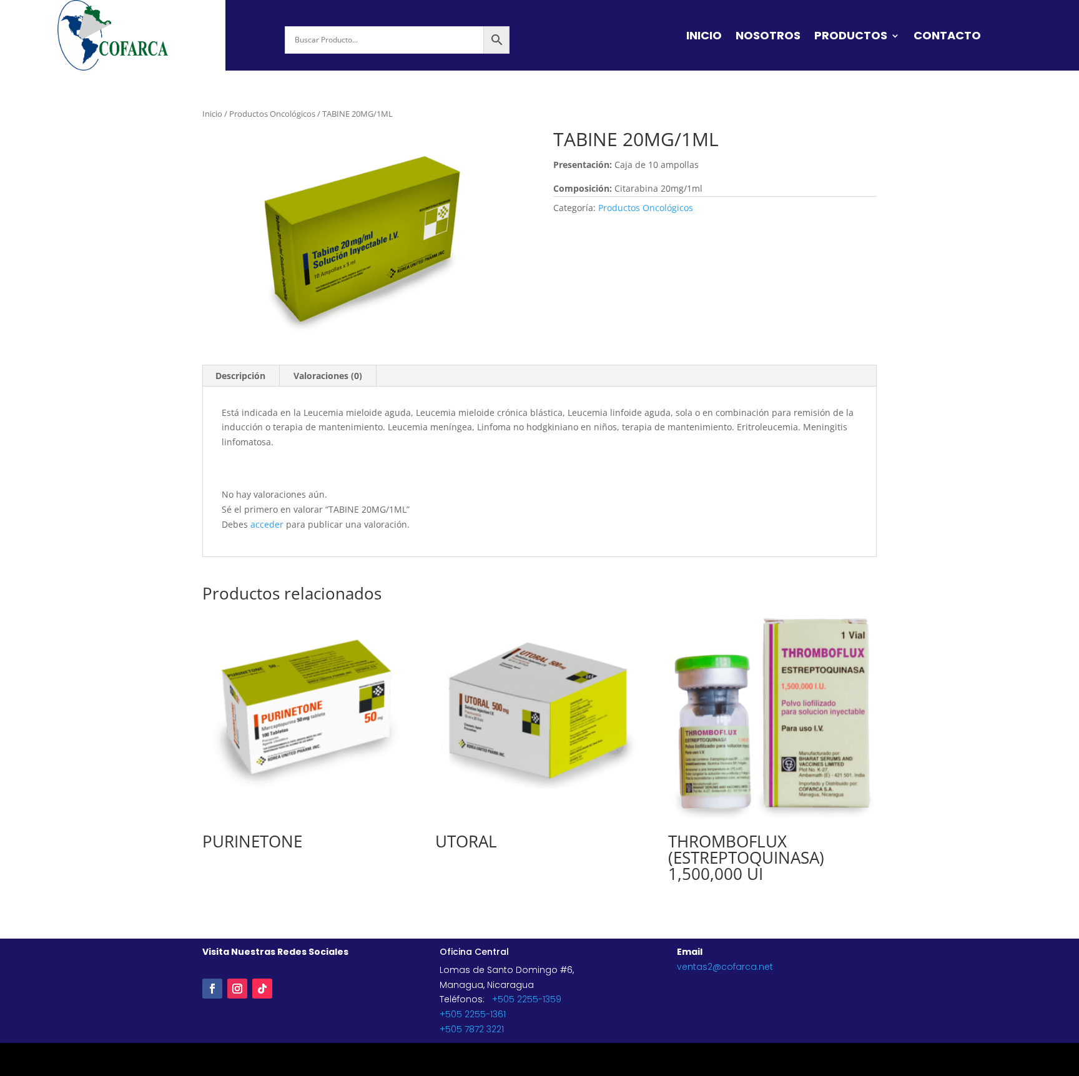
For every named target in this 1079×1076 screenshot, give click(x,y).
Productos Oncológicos (272, 113)
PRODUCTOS (850, 37)
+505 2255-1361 (473, 1014)
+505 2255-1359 (526, 999)
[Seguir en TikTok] (262, 989)
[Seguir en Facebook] (212, 989)
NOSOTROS (768, 37)
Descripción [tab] (240, 376)
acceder (266, 524)
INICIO (704, 37)
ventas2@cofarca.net (725, 966)
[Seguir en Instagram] (237, 989)
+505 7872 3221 (472, 1029)
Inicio (212, 113)
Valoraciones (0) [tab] (327, 376)
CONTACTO (947, 37)
